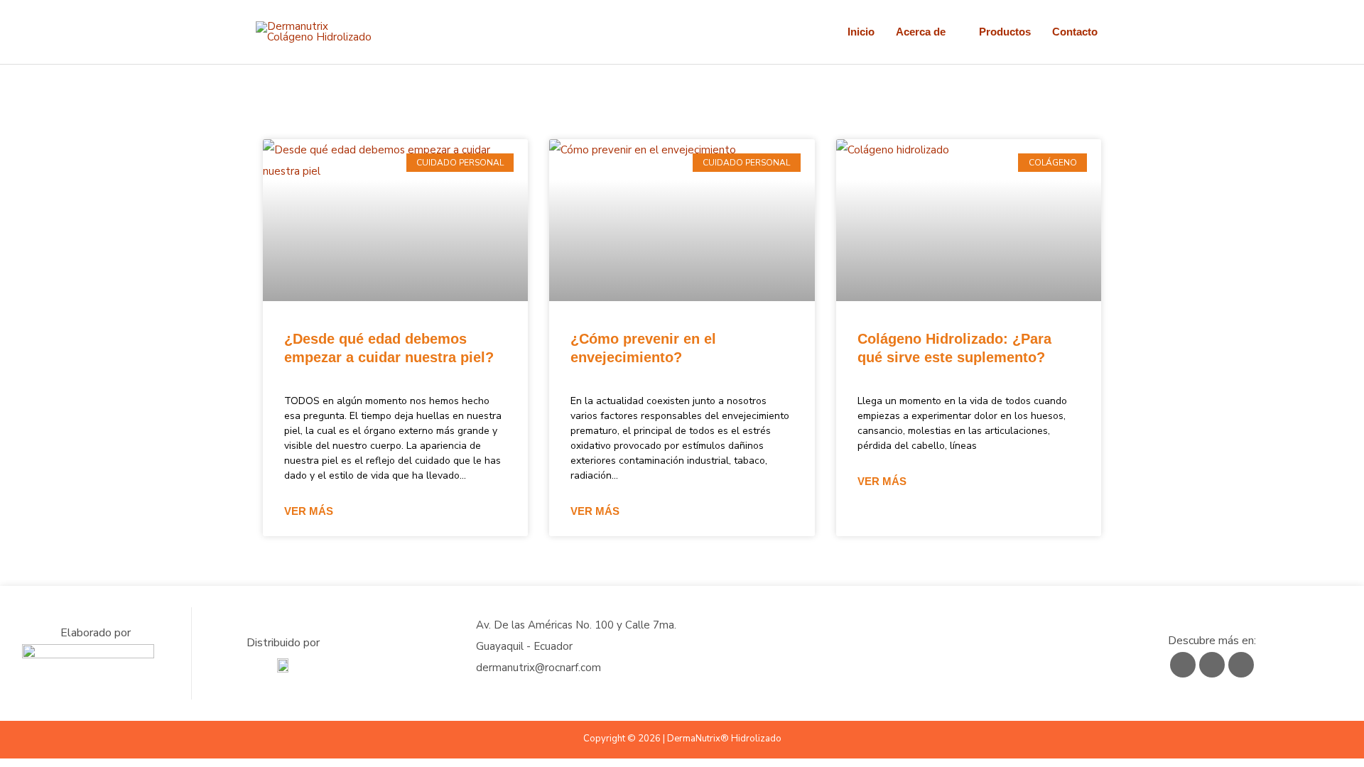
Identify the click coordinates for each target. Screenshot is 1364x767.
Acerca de (921, 32)
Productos (1005, 32)
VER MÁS (308, 511)
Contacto (1075, 32)
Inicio (861, 32)
